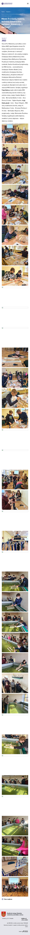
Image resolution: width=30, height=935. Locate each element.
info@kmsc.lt (24, 918)
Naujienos (8, 11)
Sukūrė (20, 931)
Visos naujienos (8, 899)
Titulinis (3, 11)
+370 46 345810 (24, 920)
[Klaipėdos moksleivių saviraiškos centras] (6, 3)
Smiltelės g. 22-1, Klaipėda (7, 918)
